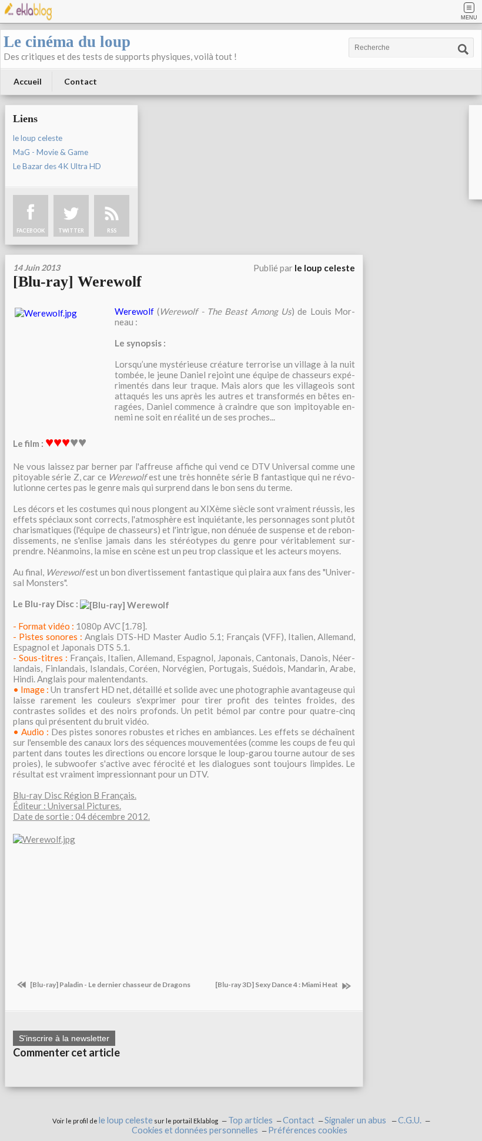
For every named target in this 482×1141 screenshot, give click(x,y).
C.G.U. (409, 1120)
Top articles (250, 1120)
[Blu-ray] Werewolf (77, 281)
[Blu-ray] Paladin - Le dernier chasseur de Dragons (109, 984)
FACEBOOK (30, 230)
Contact (80, 81)
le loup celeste (37, 138)
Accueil (28, 81)
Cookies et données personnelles (195, 1130)
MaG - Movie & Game (50, 152)
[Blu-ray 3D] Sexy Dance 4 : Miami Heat (277, 984)
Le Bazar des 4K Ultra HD (57, 166)
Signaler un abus (356, 1120)
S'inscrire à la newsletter (64, 1038)
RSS (111, 230)
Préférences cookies (307, 1130)
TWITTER (71, 230)
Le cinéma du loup (67, 42)
